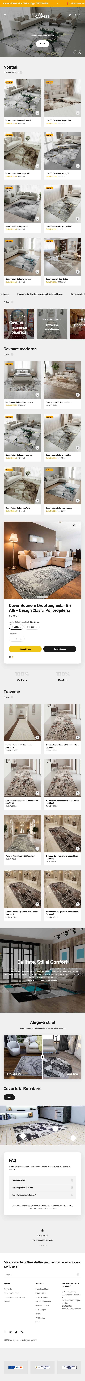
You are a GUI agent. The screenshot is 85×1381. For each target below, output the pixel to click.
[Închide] (79, 1348)
